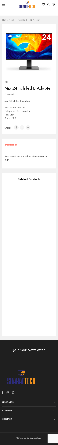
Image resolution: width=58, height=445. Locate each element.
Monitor (26, 111)
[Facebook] (3, 393)
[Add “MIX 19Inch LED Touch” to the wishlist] (45, 241)
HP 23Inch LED (13, 211)
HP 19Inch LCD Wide (13, 305)
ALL (12, 19)
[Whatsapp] (12, 393)
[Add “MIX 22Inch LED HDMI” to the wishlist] (45, 195)
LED (12, 114)
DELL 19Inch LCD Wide (38, 305)
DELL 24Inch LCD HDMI (14, 259)
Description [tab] (11, 144)
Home (5, 19)
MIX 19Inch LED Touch (37, 259)
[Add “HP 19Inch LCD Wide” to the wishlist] (21, 287)
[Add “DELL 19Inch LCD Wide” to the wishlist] (45, 287)
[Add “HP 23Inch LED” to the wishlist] (21, 195)
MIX (14, 118)
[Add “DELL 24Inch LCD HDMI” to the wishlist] (21, 241)
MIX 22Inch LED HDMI (37, 213)
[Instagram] (7, 393)
